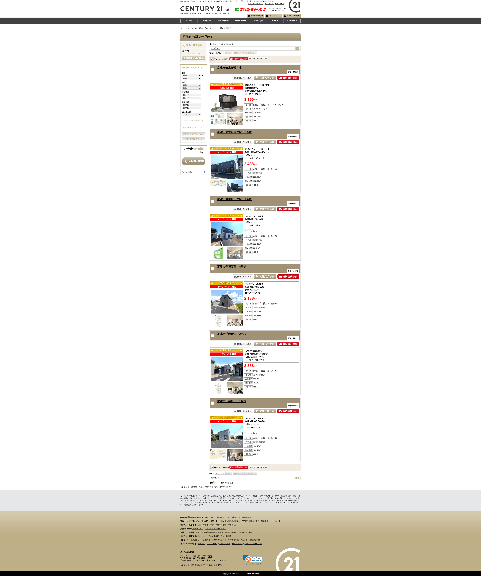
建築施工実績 (255, 540)
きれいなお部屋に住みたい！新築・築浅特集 (235, 532)
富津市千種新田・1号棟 (231, 401)
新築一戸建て (203, 525)
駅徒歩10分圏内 (202, 521)
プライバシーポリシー (255, 4)
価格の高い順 (251, 53)
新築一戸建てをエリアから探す (211, 28)
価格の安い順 (238, 53)
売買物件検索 (197, 517)
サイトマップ (269, 4)
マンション (232, 525)
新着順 (228, 53)
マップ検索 (232, 517)
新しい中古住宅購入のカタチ (236, 540)
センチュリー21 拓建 (188, 28)
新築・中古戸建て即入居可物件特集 (224, 521)
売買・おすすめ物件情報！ (215, 517)
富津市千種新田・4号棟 (231, 266)
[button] (253, 560)
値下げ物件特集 (245, 517)
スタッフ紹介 (212, 544)
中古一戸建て (215, 525)
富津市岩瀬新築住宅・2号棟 (234, 199)
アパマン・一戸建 (205, 536)
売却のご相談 (217, 540)
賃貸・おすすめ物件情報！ (215, 529)
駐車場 (228, 536)
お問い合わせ (279, 4)
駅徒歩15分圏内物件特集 (205, 532)
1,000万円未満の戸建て (250, 521)
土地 (224, 525)
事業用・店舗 (219, 536)
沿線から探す (187, 172)
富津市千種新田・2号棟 (231, 333)
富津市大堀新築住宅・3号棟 (234, 132)
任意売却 (206, 540)
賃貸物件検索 (197, 529)
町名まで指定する (194, 54)
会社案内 (201, 544)
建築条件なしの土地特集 (270, 521)
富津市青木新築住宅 (229, 67)
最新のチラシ (196, 540)
